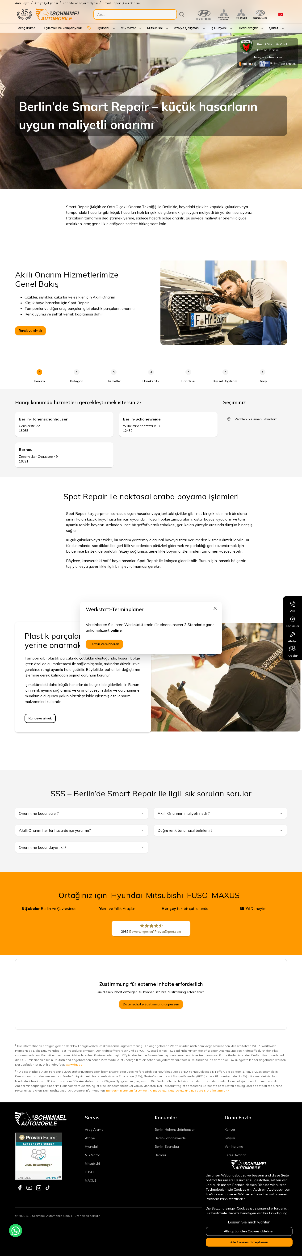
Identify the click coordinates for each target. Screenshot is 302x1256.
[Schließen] (215, 608)
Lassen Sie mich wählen (249, 1222)
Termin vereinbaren (104, 644)
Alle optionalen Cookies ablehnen (249, 1231)
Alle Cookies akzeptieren (249, 1242)
